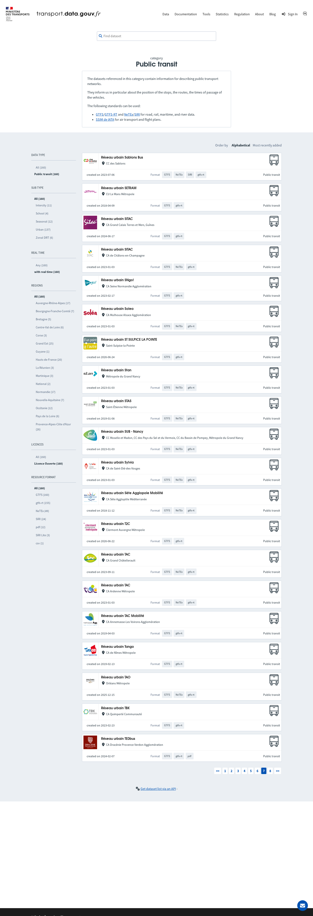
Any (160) (41, 265)
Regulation (242, 14)
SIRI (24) (41, 519)
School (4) (42, 213)
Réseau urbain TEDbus (118, 738)
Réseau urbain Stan (116, 370)
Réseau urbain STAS (116, 401)
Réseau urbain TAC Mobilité (122, 616)
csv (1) (40, 543)
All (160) (41, 167)
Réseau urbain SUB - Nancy (122, 431)
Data (165, 14)
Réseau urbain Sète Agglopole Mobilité (132, 493)
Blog (272, 14)
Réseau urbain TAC (115, 554)
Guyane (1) (42, 351)
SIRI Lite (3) (43, 535)
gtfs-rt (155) (43, 503)
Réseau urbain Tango (117, 646)
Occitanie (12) (44, 408)
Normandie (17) (45, 392)
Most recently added (267, 145)
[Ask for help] (302, 905)
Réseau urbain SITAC (117, 219)
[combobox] (156, 36)
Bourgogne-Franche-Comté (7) (55, 311)
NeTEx (128, 114)
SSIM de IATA (105, 119)
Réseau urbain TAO (116, 677)
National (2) (43, 384)
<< (217, 771)
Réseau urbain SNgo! (117, 280)
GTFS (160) (42, 495)
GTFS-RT (111, 114)
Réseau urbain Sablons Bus (122, 157)
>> (277, 771)
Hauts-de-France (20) (49, 360)
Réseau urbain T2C (115, 524)
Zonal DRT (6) (44, 238)
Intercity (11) (44, 205)
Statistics (222, 14)
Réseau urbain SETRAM (118, 188)
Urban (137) (43, 229)
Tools (206, 14)
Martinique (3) (44, 376)
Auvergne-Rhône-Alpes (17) (53, 303)
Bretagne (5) (43, 319)
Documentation (186, 14)
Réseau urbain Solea (117, 309)
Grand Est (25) (44, 343)
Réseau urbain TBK (115, 708)
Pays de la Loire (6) (47, 416)
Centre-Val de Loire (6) (50, 327)
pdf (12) (40, 527)
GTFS (99, 114)
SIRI (137, 114)
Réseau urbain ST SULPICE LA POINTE (129, 339)
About (259, 14)
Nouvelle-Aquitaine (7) (50, 400)
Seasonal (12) (44, 221)
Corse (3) (41, 335)
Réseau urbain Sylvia (117, 462)
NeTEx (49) (42, 511)
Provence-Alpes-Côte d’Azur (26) (53, 426)
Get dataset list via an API (158, 789)
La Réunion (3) (45, 368)
